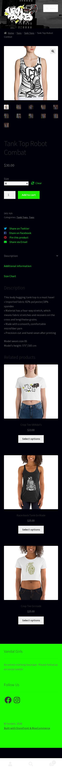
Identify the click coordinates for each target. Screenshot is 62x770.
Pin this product (18, 237)
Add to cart (29, 194)
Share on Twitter (19, 228)
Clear (38, 183)
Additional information (17, 266)
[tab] (31, 256)
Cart (47, 761)
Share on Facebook (20, 233)
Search (31, 764)
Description (11, 256)
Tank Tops (29, 33)
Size (6, 178)
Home (11, 33)
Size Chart (10, 276)
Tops (19, 33)
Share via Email (18, 242)
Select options (31, 438)
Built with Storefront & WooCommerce (27, 728)
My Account (10, 764)
